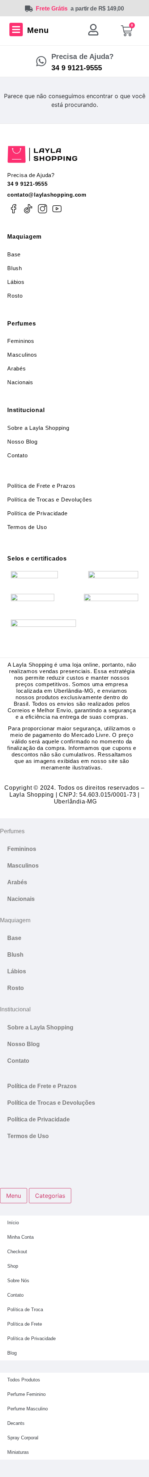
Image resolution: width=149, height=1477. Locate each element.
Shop (12, 1266)
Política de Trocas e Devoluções (49, 499)
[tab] (13, 1195)
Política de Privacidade (37, 513)
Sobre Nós (18, 1280)
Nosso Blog (22, 442)
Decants (16, 1423)
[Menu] (16, 29)
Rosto (15, 296)
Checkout (17, 1251)
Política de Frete (24, 1324)
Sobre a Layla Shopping (38, 428)
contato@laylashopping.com (46, 195)
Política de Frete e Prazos (41, 486)
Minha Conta (20, 1237)
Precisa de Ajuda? (82, 56)
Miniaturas (18, 1452)
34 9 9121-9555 (27, 184)
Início (13, 1222)
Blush (14, 268)
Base (14, 254)
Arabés (16, 368)
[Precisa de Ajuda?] (41, 61)
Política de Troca (25, 1309)
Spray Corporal (22, 1437)
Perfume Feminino (26, 1394)
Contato (17, 455)
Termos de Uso (27, 527)
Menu (38, 30)
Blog (12, 1353)
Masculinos (22, 355)
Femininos (20, 341)
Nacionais (20, 382)
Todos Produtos (23, 1379)
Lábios (16, 282)
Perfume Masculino (27, 1408)
